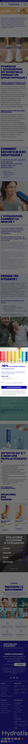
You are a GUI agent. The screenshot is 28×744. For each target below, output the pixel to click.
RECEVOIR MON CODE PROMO (14, 387)
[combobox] (3, 382)
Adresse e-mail (4, 376)
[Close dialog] (26, 349)
